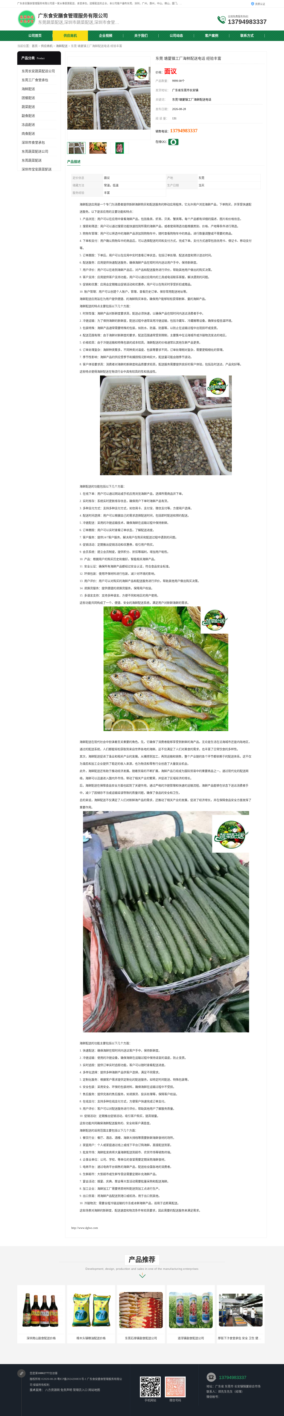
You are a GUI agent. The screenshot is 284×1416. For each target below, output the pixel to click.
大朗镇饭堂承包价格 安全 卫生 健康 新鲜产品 (247, 1338)
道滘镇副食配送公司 (91, 1338)
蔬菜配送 (28, 107)
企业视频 (105, 35)
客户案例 (211, 35)
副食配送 (28, 116)
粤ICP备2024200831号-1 (71, 1378)
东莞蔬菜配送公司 (35, 151)
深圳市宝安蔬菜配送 (37, 169)
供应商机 (70, 35)
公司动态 (176, 35)
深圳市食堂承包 (33, 142)
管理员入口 (80, 1389)
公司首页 (35, 35)
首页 (35, 46)
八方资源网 (52, 1389)
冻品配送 (28, 124)
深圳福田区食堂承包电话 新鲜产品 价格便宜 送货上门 (202, 1338)
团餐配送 (28, 98)
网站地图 (94, 1389)
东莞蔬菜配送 (32, 160)
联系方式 (247, 35)
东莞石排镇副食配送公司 (41, 1338)
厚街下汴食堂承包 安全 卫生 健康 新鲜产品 (146, 1338)
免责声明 (66, 1389)
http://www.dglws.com (84, 1227)
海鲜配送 (62, 46)
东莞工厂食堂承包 (35, 80)
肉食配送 (28, 133)
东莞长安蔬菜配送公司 (38, 71)
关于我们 (141, 35)
